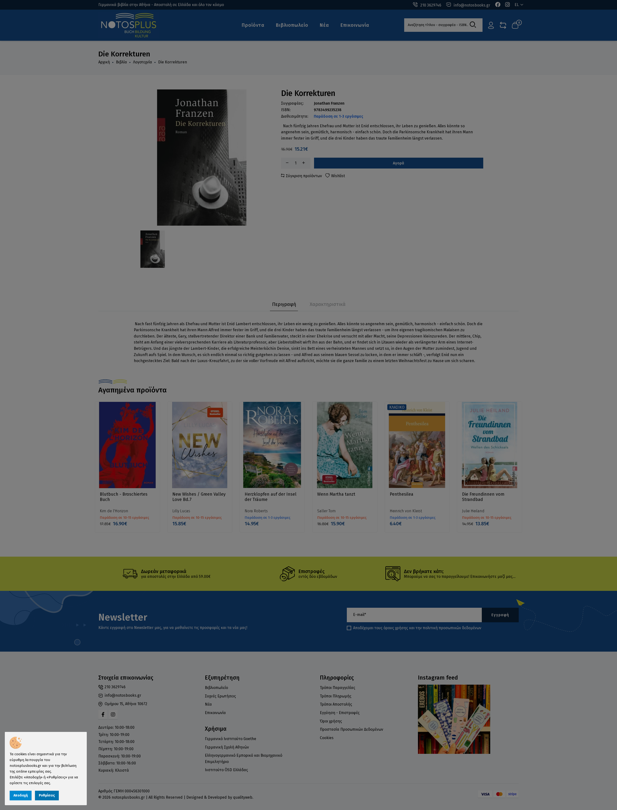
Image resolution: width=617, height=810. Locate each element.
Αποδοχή (20, 795)
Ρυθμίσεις (47, 795)
